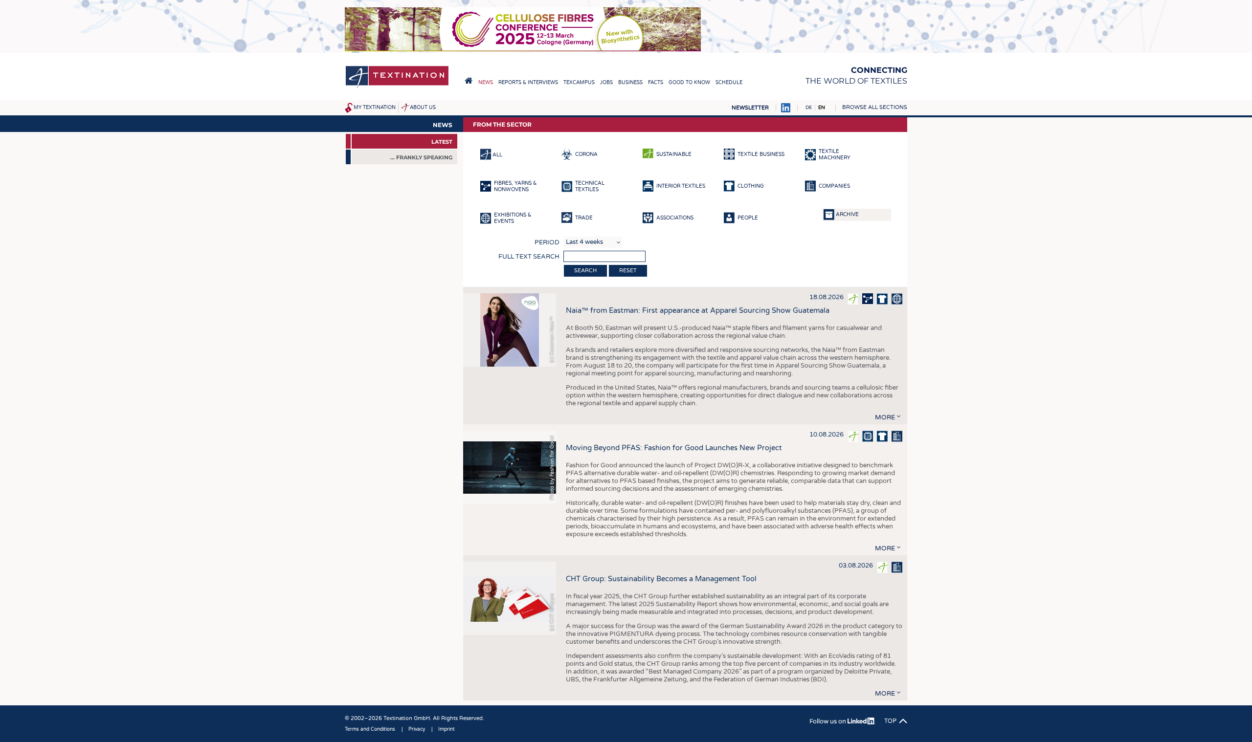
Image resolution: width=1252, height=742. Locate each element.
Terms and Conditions (370, 729)
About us (423, 107)
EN (821, 107)
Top (890, 721)
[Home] (397, 87)
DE (808, 107)
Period (547, 242)
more (885, 417)
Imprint (446, 729)
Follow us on (828, 721)
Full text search (528, 257)
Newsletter (750, 108)
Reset (628, 270)
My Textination (375, 107)
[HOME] (468, 80)
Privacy (416, 729)
